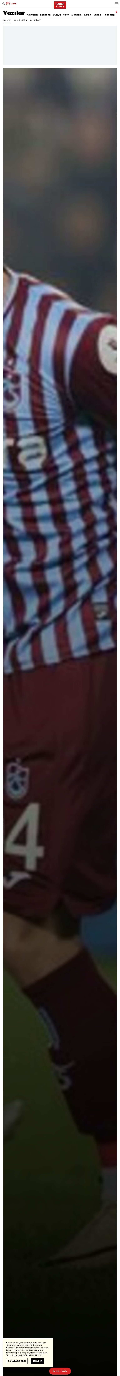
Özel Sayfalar (20, 20)
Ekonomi (45, 14)
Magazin (76, 14)
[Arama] (4, 4)
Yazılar (14, 13)
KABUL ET (37, 1361)
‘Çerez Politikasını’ (36, 1352)
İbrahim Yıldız (60, 1371)
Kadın (87, 14)
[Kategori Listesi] (116, 4)
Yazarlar (7, 20)
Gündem (32, 14)
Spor (66, 14)
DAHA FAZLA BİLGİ (17, 1361)
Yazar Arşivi (35, 20)
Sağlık (97, 14)
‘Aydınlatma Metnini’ (16, 1355)
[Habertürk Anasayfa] (60, 4)
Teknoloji (109, 14)
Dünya (57, 14)
